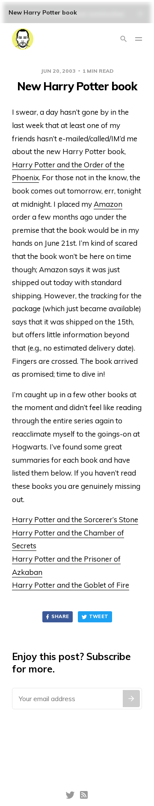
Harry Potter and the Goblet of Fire (70, 584)
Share (60, 616)
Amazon (108, 203)
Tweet (99, 616)
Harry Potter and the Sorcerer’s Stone (75, 519)
